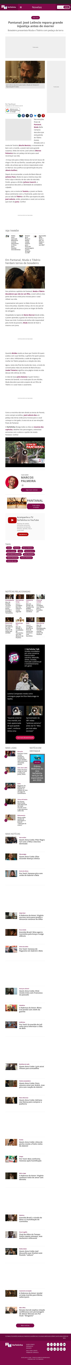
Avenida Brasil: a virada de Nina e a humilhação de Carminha (30, 1219)
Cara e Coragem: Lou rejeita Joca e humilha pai (40, 608)
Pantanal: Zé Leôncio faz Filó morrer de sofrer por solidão (9, 629)
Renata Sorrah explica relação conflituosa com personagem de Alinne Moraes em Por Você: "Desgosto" (32, 1313)
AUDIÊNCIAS (34, 1336)
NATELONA (59, 1336)
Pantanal (37, 124)
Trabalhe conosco (32, 1352)
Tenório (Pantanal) (26, 558)
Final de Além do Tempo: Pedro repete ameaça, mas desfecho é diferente (30, 1236)
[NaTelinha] (8, 7)
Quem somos (30, 1344)
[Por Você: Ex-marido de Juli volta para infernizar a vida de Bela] (11, 1024)
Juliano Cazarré (30, 182)
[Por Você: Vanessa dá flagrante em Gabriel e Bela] (11, 949)
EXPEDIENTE (29, 1346)
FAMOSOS (27, 1336)
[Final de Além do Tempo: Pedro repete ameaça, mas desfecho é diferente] (11, 1234)
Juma (17, 202)
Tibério (19, 196)
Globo (9, 548)
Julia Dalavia (22, 377)
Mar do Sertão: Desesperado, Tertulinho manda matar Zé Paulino (41, 629)
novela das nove (12, 561)
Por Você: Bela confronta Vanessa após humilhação (30, 1160)
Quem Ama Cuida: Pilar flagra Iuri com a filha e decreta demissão (32, 842)
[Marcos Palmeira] (11, 482)
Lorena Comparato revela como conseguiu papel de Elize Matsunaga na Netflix (23, 696)
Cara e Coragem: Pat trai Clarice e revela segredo (19, 608)
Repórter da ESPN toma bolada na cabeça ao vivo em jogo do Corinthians (22, 789)
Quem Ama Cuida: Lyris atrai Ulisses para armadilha (31, 1067)
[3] (10, 785)
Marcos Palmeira (28, 548)
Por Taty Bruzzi (10, 104)
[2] (10, 769)
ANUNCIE (29, 1348)
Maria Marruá (29, 315)
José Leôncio (10, 199)
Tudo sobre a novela (36, 506)
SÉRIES (53, 1336)
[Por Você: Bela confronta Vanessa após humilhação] (11, 1159)
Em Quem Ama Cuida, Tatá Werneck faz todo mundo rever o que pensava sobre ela (22, 806)
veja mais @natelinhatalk (25, 738)
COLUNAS (41, 1336)
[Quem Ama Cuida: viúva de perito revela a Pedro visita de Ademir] (11, 1142)
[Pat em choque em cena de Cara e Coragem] (20, 596)
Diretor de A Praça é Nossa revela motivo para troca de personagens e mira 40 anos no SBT (29, 244)
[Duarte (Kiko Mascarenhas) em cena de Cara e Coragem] (30, 619)
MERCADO (48, 1336)
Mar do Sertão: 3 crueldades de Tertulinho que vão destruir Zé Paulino (19, 632)
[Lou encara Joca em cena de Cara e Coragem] (41, 596)
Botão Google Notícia (51, 1350)
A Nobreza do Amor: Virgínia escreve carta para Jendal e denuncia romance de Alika (31, 917)
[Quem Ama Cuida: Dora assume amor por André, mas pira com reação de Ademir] (11, 1083)
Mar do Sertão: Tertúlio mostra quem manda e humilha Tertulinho (9, 607)
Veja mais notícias (31, 490)
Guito (20, 551)
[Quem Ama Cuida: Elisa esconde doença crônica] (11, 856)
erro (43, 115)
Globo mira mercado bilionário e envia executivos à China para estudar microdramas (15, 242)
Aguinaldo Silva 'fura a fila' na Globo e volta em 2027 (42, 240)
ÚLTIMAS (7, 1336)
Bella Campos (11, 551)
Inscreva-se (23, 534)
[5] (10, 817)
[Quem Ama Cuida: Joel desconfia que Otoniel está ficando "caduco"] (11, 1251)
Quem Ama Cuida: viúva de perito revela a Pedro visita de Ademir (30, 1144)
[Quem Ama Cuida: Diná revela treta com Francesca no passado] (11, 991)
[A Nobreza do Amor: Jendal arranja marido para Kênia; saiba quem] (11, 1293)
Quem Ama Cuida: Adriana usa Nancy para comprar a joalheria (30, 1102)
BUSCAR (66, 7)
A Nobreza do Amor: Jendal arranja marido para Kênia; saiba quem (30, 1295)
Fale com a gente (31, 1350)
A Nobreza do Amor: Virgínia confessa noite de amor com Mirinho (31, 1177)
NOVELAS (20, 1336)
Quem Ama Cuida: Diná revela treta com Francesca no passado (31, 993)
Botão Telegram (48, 1350)
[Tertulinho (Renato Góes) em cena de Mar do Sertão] (41, 619)
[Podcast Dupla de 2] (58, 1349)
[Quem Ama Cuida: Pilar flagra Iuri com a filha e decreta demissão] (11, 840)
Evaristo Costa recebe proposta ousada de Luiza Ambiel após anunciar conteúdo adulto (22, 759)
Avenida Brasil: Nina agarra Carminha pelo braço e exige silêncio (31, 934)
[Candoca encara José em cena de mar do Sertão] (30, 596)
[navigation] (20, 7)
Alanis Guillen (11, 170)
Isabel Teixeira (11, 370)
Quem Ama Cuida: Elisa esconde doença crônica (29, 857)
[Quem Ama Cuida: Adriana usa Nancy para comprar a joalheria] (11, 1100)
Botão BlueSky (61, 1350)
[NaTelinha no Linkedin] (54, 1349)
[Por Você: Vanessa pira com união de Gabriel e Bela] (11, 873)
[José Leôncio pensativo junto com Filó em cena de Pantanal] (9, 619)
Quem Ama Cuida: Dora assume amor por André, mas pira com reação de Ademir (32, 1085)
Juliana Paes (10, 177)
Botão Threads (64, 1350)
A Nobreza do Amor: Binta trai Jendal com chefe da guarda (30, 1010)
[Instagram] (22, 485)
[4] (10, 801)
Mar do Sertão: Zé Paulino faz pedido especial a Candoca (30, 608)
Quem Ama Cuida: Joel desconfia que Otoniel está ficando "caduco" (30, 1253)
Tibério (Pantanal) (12, 558)
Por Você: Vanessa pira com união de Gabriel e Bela (31, 874)
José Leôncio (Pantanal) (14, 554)
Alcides (14, 353)
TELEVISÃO (14, 1336)
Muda (36, 127)
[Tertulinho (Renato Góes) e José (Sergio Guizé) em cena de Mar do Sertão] (20, 619)
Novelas (37, 7)
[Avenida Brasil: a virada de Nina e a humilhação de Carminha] (11, 1217)
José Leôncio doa (30, 415)
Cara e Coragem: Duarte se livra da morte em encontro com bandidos (29, 630)
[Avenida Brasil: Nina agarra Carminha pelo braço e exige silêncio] (11, 932)
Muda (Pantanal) (29, 554)
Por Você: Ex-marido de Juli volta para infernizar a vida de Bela (30, 1026)
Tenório (25, 191)
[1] (10, 753)
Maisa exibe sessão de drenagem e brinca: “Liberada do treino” (21, 821)
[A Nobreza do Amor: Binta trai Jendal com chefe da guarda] (11, 1008)
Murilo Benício (29, 551)
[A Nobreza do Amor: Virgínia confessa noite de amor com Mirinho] (11, 1175)
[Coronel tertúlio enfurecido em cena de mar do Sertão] (9, 596)
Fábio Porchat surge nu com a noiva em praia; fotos (22, 772)
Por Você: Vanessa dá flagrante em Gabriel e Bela (31, 950)
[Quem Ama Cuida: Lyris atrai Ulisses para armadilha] (11, 1066)
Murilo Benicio (24, 145)
